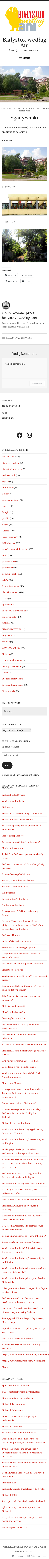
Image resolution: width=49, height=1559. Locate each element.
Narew (5, 672)
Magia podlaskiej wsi (12, 848)
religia (5, 580)
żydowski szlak (9, 616)
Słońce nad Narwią (12, 1083)
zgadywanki (25, 337)
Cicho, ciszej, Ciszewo (13, 835)
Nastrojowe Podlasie (13, 905)
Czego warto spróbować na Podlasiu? (21, 1242)
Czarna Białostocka (12, 660)
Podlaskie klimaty (11, 935)
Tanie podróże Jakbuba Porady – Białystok (23, 1501)
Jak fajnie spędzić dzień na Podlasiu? (21, 842)
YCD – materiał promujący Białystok (20, 1391)
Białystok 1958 (9, 1482)
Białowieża (7, 807)
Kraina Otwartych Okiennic (16, 874)
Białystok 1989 (9, 1495)
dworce (6, 506)
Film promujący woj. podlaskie (17, 1398)
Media (5, 1367)
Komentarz (37, 383)
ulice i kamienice (10, 592)
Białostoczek (8, 475)
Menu (26, 58)
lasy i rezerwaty (10, 536)
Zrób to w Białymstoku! (14, 610)
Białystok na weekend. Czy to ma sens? (22, 813)
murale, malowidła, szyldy (15, 549)
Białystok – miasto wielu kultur (17, 819)
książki (5, 524)
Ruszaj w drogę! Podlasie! (15, 899)
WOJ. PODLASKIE (11, 647)
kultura (5, 530)
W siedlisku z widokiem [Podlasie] (19, 1066)
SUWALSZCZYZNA (11, 629)
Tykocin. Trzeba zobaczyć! (16, 886)
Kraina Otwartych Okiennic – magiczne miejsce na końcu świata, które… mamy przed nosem (22, 1163)
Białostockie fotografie (14, 1006)
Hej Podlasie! (8, 892)
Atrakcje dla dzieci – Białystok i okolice (22, 1199)
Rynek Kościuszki (10, 586)
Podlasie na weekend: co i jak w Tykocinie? (24, 1235)
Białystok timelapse (12, 1426)
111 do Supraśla (11, 403)
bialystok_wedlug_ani (26, 108)
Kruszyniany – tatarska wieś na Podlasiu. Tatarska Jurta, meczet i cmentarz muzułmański (23, 1093)
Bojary (5, 481)
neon (4, 555)
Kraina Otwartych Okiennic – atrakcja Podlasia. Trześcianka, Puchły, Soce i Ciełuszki (21, 1113)
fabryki (5, 512)
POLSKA (6, 623)
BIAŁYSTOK (12, 337)
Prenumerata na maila (16, 741)
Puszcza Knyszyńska (12, 685)
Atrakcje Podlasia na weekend (17, 1338)
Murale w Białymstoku (13, 1012)
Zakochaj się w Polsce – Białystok (19, 1432)
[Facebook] (19, 435)
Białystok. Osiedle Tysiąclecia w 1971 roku (23, 1488)
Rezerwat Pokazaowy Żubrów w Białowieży (24, 1183)
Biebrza (6, 654)
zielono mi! (8, 415)
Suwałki (6, 641)
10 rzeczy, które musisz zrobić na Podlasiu (24, 1044)
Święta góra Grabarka (13, 1018)
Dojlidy (5, 493)
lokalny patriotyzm (12, 666)
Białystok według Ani (24, 42)
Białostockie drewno (12, 969)
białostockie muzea (12, 469)
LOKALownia (9, 543)
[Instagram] (29, 435)
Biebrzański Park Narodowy (16, 941)
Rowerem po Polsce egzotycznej (19, 947)
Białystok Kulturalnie (12, 1410)
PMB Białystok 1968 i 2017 (15, 1527)
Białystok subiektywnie (13, 794)
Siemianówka (9, 691)
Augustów (7, 635)
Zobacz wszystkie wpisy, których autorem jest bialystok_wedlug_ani (23, 325)
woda (5, 598)
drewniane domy (10, 500)
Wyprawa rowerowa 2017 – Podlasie (20, 1060)
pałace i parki (9, 561)
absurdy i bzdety (10, 463)
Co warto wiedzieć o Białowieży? (19, 1103)
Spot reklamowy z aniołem (16, 1385)
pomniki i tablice (10, 573)
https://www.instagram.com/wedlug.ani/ (24, 1360)
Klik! (7, 765)
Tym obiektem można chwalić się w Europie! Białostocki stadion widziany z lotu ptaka (22, 1452)
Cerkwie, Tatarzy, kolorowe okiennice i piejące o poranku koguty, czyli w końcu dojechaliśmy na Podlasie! (22, 925)
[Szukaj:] (24, 711)
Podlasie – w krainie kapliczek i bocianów (23, 963)
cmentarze (7, 487)
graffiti (5, 518)
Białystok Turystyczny (13, 1404)
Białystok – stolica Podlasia (16, 1123)
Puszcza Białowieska (12, 678)
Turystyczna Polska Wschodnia (18, 880)
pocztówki (7, 567)
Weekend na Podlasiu (13, 801)
